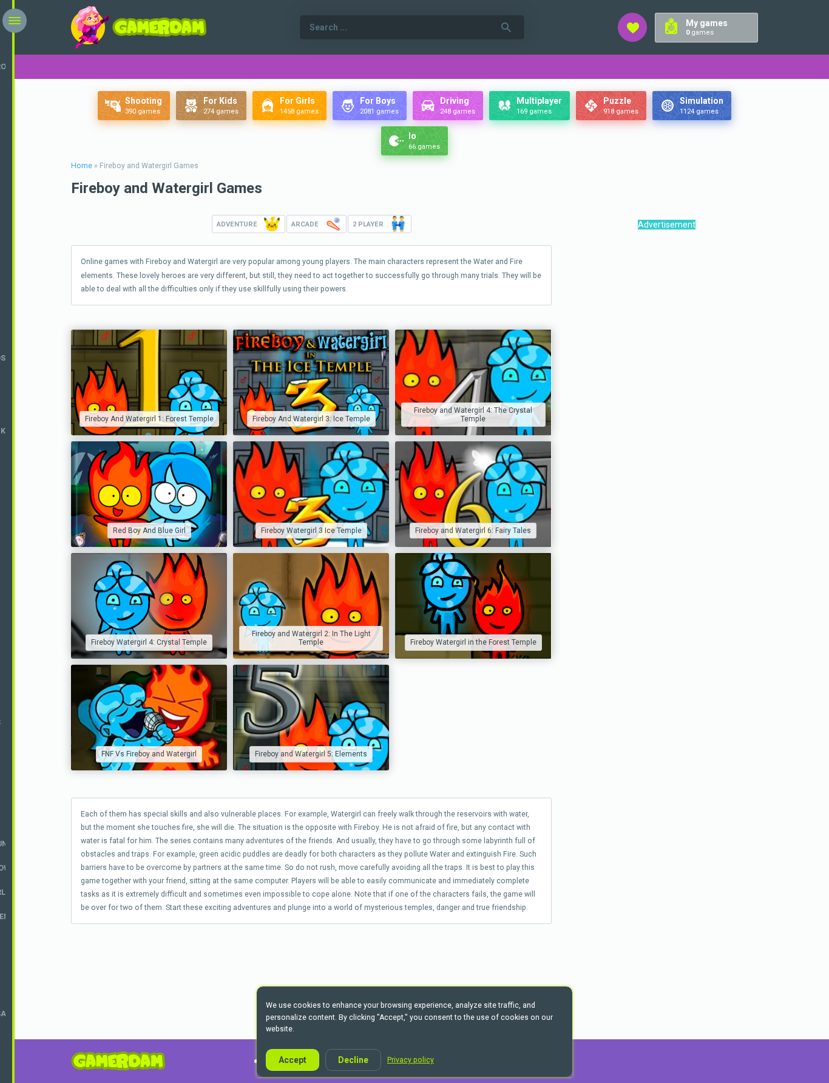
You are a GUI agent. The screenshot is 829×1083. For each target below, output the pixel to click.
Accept (292, 1060)
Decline (353, 1060)
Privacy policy (410, 1060)
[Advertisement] (666, 424)
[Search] (506, 27)
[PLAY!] (149, 382)
